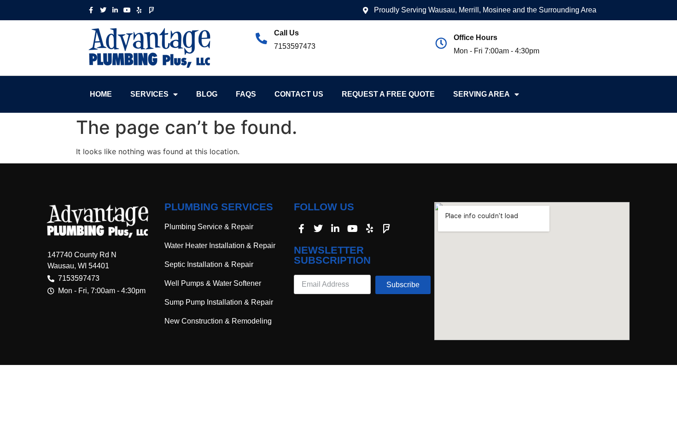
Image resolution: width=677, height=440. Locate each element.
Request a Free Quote (388, 94)
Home (101, 94)
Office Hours (475, 37)
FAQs (246, 94)
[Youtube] (127, 10)
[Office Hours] (441, 43)
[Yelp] (139, 10)
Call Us (286, 33)
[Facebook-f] (91, 10)
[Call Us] (261, 38)
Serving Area (481, 94)
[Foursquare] (151, 10)
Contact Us (298, 94)
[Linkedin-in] (115, 10)
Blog (206, 94)
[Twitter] (103, 10)
